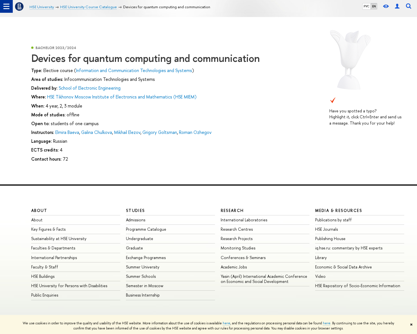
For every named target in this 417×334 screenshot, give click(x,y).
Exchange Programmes (146, 257)
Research (232, 210)
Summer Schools (141, 276)
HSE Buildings (42, 276)
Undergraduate (139, 238)
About (39, 210)
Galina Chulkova (96, 132)
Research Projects (236, 238)
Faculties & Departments (53, 248)
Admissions (135, 219)
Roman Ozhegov (195, 132)
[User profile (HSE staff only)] (397, 6)
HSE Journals (326, 229)
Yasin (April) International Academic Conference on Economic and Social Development (264, 279)
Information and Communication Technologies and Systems (134, 70)
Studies (135, 210)
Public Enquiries (44, 295)
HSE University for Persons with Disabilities (69, 285)
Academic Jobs (234, 267)
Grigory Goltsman (159, 132)
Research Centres (237, 229)
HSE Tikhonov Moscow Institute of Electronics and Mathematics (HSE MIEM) (122, 97)
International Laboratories (244, 219)
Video (320, 276)
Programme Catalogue (146, 229)
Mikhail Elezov (127, 132)
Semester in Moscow (144, 285)
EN (374, 6)
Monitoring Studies (238, 248)
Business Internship (143, 295)
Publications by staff (333, 219)
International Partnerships (54, 257)
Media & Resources (338, 210)
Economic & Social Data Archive (343, 267)
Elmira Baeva (67, 132)
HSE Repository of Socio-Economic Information (357, 285)
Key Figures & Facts (48, 229)
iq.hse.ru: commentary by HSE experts (348, 248)
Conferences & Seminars (243, 257)
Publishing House (330, 238)
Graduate (134, 248)
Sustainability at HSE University (59, 238)
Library (321, 257)
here (226, 323)
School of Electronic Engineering (90, 88)
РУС (366, 6)
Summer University (142, 267)
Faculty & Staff (44, 267)
